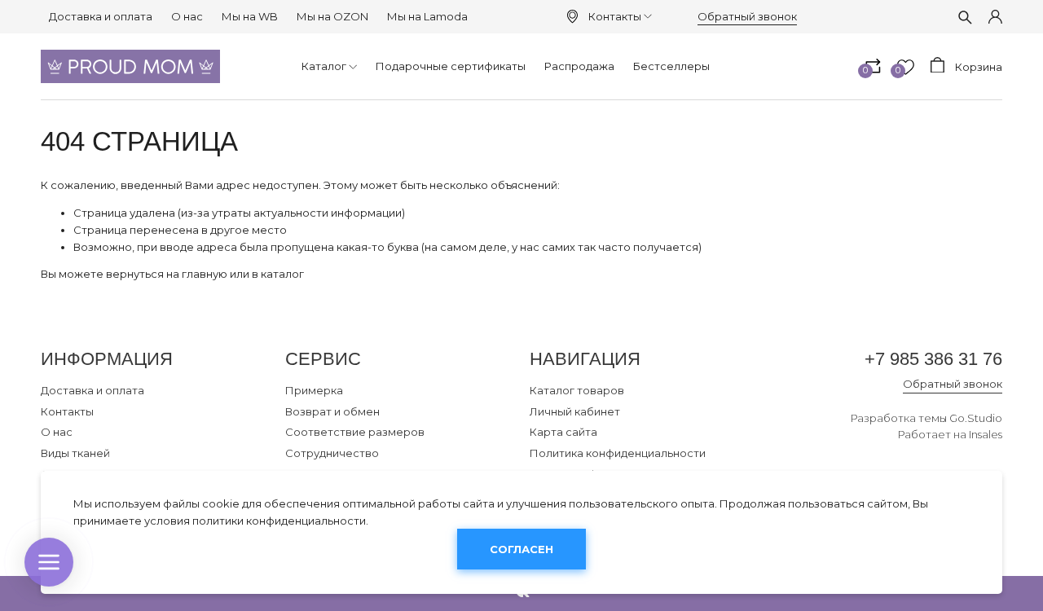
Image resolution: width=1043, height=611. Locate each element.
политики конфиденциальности (279, 520)
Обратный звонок (747, 16)
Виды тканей (75, 452)
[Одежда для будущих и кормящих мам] (130, 66)
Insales (985, 434)
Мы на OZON (332, 16)
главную (204, 273)
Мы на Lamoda (427, 16)
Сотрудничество (332, 452)
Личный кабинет (575, 411)
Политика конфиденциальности (618, 452)
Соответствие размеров (355, 431)
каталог (282, 273)
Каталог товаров (577, 390)
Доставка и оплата (100, 16)
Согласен (521, 549)
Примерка (314, 390)
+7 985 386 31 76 (933, 359)
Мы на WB (250, 16)
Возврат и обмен (332, 411)
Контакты (614, 16)
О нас (187, 16)
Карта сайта (563, 431)
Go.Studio (975, 417)
